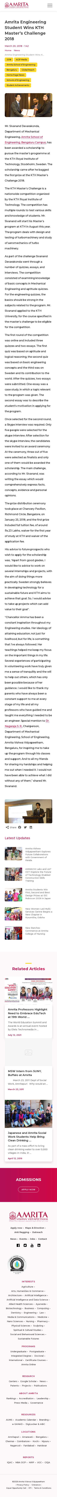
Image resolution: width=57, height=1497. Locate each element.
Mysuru (45, 1441)
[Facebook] (18, 1245)
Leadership (42, 1398)
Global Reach (28, 70)
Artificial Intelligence (35, 1295)
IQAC (9, 1462)
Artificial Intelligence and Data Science (27, 1299)
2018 (9, 59)
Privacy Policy (23, 1485)
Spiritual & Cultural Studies (27, 1330)
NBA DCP (20, 1462)
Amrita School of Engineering (21, 64)
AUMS (9, 1419)
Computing (43, 1308)
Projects (26, 1385)
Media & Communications (21, 1317)
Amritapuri (13, 1437)
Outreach (37, 1232)
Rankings (11, 1398)
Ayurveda (41, 1304)
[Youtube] (32, 1245)
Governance (36, 1402)
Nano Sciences (15, 1321)
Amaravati (27, 1437)
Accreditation (26, 1398)
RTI (30, 1488)
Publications (40, 1385)
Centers (13, 1381)
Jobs (32, 1239)
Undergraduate (18, 1351)
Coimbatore (23, 1441)
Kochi (36, 1441)
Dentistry (16, 1312)
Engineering (30, 1312)
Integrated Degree (21, 1355)
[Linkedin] (39, 1245)
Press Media (20, 1402)
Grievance (36, 1485)
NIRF (31, 1462)
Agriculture (27, 1286)
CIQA (47, 1462)
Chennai (10, 1441)
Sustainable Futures (28, 1338)
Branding (44, 1419)
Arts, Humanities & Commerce (27, 1291)
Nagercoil (15, 1445)
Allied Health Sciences (21, 1304)
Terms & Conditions (42, 1488)
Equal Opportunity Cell (16, 1488)
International (15, 1360)
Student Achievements (18, 85)
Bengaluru (12, 70)
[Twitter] (25, 1245)
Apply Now (28, 1189)
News (17, 50)
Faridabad (28, 1445)
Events (23, 1239)
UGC (39, 1462)
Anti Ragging (21, 1232)
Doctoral (39, 1355)
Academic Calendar (25, 1419)
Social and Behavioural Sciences (27, 1334)
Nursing (30, 1321)
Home (8, 50)
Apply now (16, 1228)
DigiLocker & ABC (35, 1424)
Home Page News (15, 75)
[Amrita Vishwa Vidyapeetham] (16, 5)
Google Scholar (28, 1381)
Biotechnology (14, 1308)
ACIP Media (21, 59)
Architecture (15, 1295)
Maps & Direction (34, 1228)
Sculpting (38, 1325)
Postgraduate (36, 1351)
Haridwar (42, 1445)
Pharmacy (42, 1321)
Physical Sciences (20, 1325)
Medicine (42, 1317)
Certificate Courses (35, 1360)
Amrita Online (28, 1364)
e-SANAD (17, 1424)
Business (29, 1308)
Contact (42, 1239)
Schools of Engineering (18, 80)
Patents (14, 1385)
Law (41, 1312)
